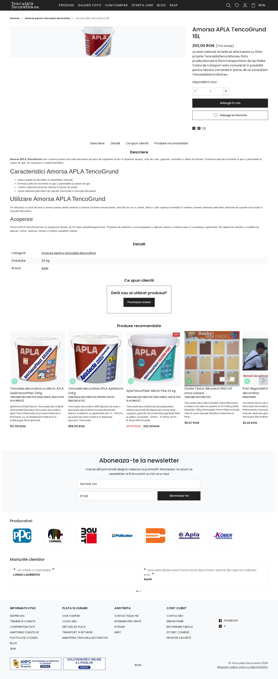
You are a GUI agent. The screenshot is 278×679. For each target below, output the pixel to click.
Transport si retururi (77, 632)
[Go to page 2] (139, 591)
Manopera (249, 397)
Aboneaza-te (179, 496)
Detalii (115, 143)
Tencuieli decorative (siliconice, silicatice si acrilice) (37, 398)
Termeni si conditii (22, 621)
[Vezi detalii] (14, 381)
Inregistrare (175, 621)
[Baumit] (88, 541)
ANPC (117, 632)
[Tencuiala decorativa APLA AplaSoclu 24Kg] (95, 358)
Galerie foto (89, 5)
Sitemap (119, 627)
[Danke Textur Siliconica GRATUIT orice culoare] (211, 358)
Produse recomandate (171, 143)
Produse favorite (179, 638)
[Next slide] (263, 380)
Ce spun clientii (137, 143)
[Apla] (189, 541)
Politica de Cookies (24, 638)
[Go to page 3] (140, 591)
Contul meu (175, 616)
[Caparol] (55, 541)
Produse (66, 5)
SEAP (174, 5)
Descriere (97, 143)
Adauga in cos (230, 103)
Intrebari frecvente (127, 621)
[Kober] (222, 541)
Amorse (14, 18)
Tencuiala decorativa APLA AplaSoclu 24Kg (95, 390)
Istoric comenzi (178, 632)
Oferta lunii (142, 5)
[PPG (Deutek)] (22, 541)
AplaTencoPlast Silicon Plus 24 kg (150, 391)
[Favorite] (237, 5)
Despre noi (17, 616)
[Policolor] (122, 541)
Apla (44, 268)
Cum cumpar (116, 5)
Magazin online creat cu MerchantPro (242, 667)
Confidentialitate (22, 627)
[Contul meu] (245, 5)
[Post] (194, 128)
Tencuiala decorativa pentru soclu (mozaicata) (91, 398)
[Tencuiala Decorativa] (34, 5)
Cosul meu (69, 621)
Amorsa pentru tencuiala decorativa (47, 18)
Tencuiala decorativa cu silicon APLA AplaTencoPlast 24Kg (37, 390)
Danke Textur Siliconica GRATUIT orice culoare (208, 390)
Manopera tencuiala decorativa (85, 638)
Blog (13, 643)
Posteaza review (139, 302)
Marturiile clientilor (24, 632)
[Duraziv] (155, 541)
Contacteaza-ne (126, 616)
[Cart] (253, 5)
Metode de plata (73, 627)
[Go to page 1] (137, 591)
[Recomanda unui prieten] (205, 128)
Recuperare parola (180, 627)
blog (161, 5)
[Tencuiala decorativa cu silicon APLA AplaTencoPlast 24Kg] (37, 358)
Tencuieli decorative (197, 397)
